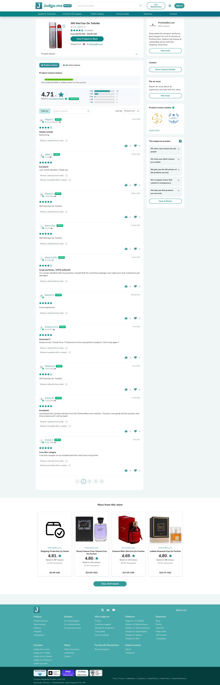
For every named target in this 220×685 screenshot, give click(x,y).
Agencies (160, 628)
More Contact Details (165, 69)
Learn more (154, 130)
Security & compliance (104, 628)
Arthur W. (49, 398)
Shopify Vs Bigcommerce (136, 624)
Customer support (103, 624)
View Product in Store (87, 38)
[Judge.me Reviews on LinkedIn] (108, 610)
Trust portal (100, 631)
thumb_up (126, 145)
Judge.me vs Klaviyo (43, 660)
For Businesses (156, 5)
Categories (130, 653)
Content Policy (152, 678)
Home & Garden (122, 14)
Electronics (148, 14)
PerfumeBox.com (96, 44)
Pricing (98, 621)
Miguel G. (49, 193)
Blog (158, 621)
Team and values (71, 649)
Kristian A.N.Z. (51, 326)
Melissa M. (50, 366)
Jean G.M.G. (50, 225)
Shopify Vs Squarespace (136, 631)
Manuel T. (49, 119)
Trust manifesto (102, 635)
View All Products (110, 583)
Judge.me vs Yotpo (42, 653)
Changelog (161, 638)
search (140, 5)
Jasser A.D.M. (51, 257)
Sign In (179, 5)
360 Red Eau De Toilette (85, 23)
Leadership (69, 653)
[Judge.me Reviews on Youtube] (113, 610)
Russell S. (49, 294)
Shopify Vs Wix (132, 638)
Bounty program (102, 649)
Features (37, 628)
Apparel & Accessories (47, 14)
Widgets (37, 631)
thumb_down (135, 145)
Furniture (173, 14)
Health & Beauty (97, 14)
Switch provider (40, 663)
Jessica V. (49, 439)
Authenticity (130, 678)
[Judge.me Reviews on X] (102, 610)
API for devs (161, 635)
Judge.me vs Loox (42, 649)
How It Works (165, 201)
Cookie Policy (165, 678)
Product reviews (41, 621)
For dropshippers (71, 621)
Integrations (39, 635)
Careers (67, 656)
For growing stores (72, 628)
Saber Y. (48, 154)
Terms (115, 678)
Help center (161, 631)
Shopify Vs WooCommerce (137, 628)
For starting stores (72, 624)
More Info (165, 50)
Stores (128, 649)
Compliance (141, 678)
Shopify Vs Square (133, 635)
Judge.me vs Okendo (43, 656)
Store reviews (40, 624)
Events (159, 624)
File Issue (165, 95)
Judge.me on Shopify (134, 621)
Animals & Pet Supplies (72, 14)
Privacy (121, 678)
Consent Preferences (178, 678)
